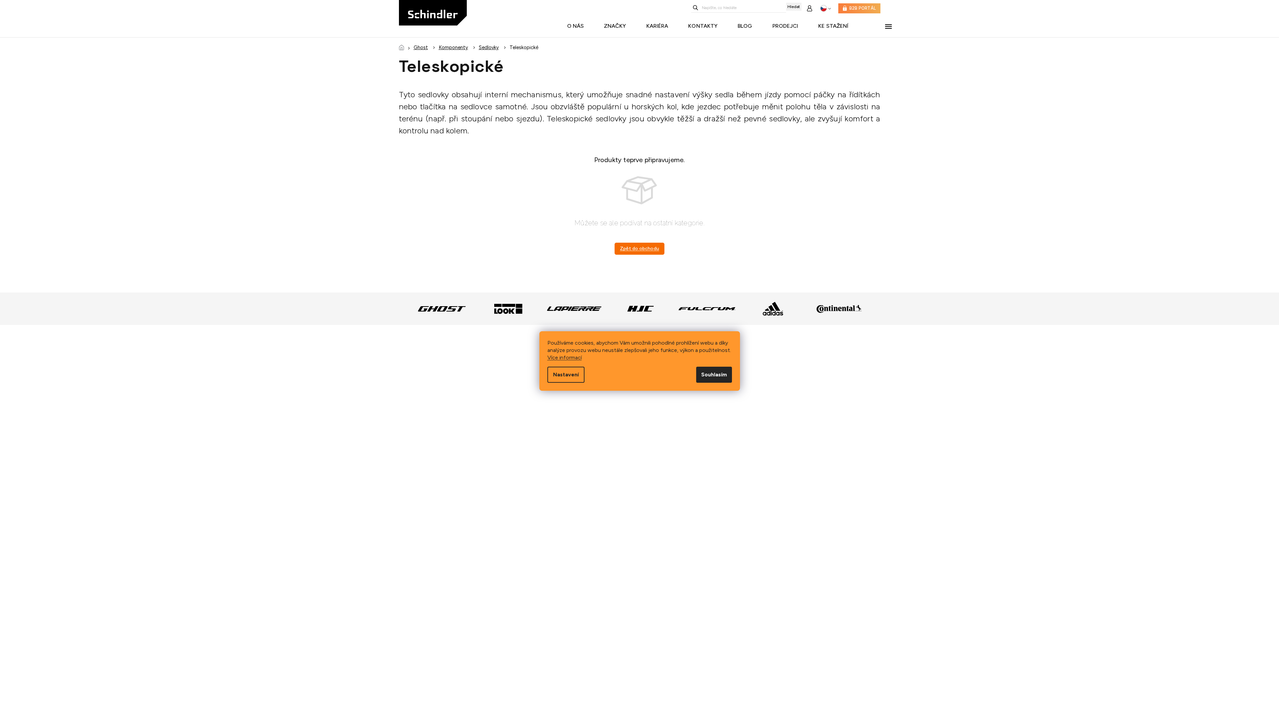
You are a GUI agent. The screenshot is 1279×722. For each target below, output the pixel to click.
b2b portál (862, 8)
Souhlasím (714, 374)
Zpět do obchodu (639, 248)
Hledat (793, 6)
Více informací (564, 357)
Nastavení (566, 374)
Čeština (826, 8)
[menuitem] (577, 26)
